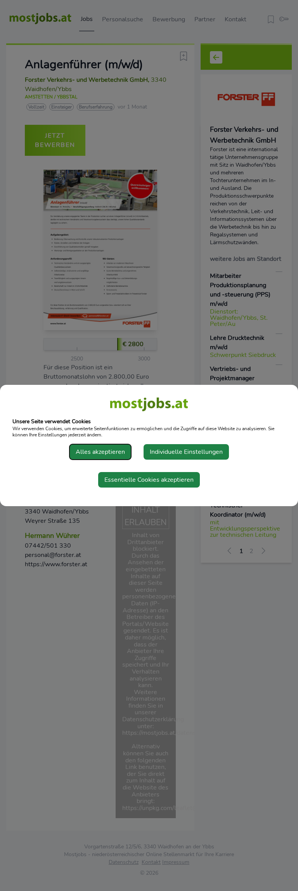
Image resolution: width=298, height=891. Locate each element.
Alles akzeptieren (100, 452)
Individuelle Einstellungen (186, 452)
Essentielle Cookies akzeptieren (149, 480)
